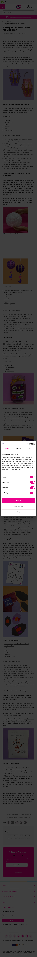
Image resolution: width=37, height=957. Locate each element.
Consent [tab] (6, 448)
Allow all (18, 500)
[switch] (32, 482)
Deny (18, 512)
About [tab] (30, 448)
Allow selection (18, 506)
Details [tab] (18, 448)
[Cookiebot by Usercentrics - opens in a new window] (27, 444)
